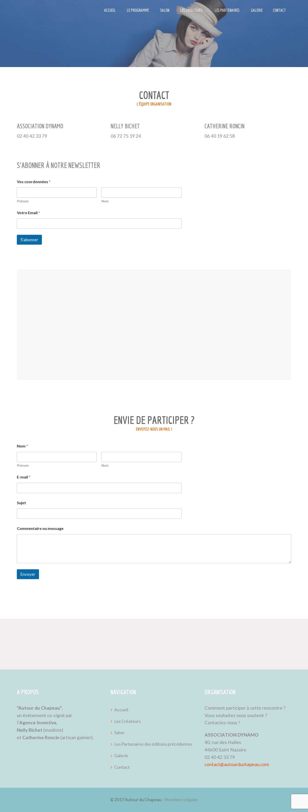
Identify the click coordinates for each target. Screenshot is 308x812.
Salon (164, 10)
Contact (279, 10)
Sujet (21, 502)
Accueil (110, 10)
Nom (105, 201)
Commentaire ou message (40, 528)
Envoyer (27, 574)
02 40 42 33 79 (220, 757)
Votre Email (28, 212)
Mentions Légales (181, 799)
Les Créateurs (191, 10)
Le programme (138, 10)
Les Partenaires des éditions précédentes (153, 744)
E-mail (23, 477)
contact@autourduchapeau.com (237, 764)
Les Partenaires (227, 10)
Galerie (257, 10)
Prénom (23, 201)
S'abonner (29, 239)
